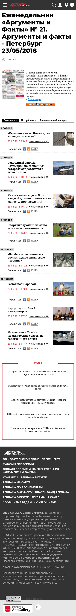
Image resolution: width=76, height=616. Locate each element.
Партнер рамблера (33, 599)
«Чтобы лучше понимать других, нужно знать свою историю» (26, 257)
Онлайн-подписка (40, 104)
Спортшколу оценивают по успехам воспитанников (27, 226)
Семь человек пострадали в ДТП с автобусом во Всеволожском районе (38, 430)
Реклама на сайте (16, 482)
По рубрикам (28, 120)
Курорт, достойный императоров (22, 309)
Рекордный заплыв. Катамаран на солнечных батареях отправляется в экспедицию (26, 167)
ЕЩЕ (34, 148)
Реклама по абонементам (23, 487)
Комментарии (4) (39, 141)
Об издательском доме (21, 459)
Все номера (34, 99)
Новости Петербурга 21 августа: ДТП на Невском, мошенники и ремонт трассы (38, 401)
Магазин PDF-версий (18, 464)
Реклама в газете (34, 477)
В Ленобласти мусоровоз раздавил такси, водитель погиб (38, 387)
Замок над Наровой (22, 284)
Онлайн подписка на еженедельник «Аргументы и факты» (31, 470)
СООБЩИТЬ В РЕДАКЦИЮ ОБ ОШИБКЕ (29, 502)
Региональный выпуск (53, 120)
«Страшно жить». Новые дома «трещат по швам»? (29, 134)
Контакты (10, 477)
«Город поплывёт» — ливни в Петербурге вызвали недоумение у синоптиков (38, 373)
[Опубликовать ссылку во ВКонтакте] (24, 149)
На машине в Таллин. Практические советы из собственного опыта (25, 335)
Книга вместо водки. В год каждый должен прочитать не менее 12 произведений (29, 198)
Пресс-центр (51, 459)
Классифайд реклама (52, 492)
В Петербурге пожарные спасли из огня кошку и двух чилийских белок (38, 415)
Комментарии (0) (39, 176)
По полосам (10, 120)
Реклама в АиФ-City (17, 492)
